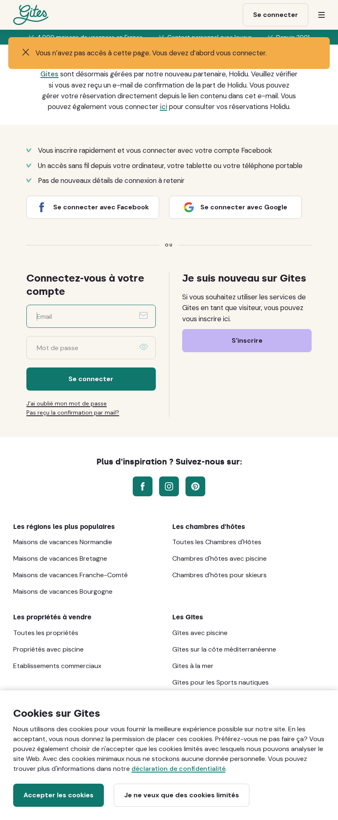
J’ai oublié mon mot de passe (66, 403)
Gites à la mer (193, 665)
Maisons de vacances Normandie (62, 542)
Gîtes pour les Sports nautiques (220, 682)
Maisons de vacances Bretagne (60, 558)
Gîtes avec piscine (200, 632)
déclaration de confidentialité (178, 768)
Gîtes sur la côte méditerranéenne (224, 649)
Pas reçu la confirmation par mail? (72, 412)
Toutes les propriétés (45, 632)
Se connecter (90, 378)
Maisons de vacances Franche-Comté (70, 575)
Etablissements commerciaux (57, 665)
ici (163, 106)
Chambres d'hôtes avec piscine (219, 558)
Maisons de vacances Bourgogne (63, 591)
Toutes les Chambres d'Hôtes (216, 542)
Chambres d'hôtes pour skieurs (219, 575)
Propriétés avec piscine (48, 649)
